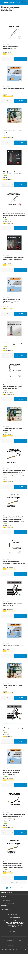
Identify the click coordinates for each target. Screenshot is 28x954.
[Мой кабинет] (22, 2)
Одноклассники (17, 931)
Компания (4, 905)
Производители (5, 900)
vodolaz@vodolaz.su (15, 917)
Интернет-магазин (6, 892)
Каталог (3, 896)
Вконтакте (10, 931)
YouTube (14, 931)
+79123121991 (14, 914)
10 (21, 887)
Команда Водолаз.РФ (7, 903)
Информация (5, 909)
